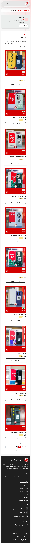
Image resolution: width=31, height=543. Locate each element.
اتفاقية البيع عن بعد (14, 536)
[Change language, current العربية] (7, 4)
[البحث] (10, 4)
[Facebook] (26, 477)
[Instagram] (22, 477)
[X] (18, 477)
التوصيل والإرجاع (24, 540)
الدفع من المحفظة (23, 500)
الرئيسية (26, 485)
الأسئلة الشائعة (15, 540)
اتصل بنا (26, 497)
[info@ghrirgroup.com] (5, 477)
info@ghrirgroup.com (19, 525)
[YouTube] (9, 477)
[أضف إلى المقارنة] (7, 74)
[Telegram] (14, 477)
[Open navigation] (4, 4)
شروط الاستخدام (24, 536)
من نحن (26, 494)
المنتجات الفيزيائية (23, 488)
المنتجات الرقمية (24, 491)
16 (22, 450)
